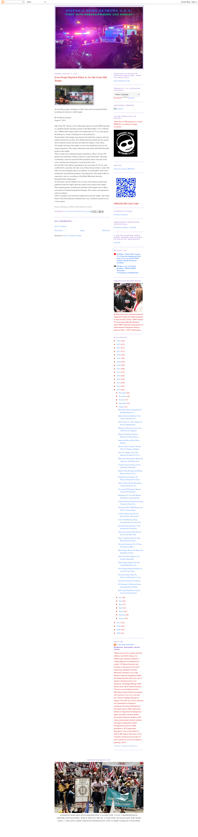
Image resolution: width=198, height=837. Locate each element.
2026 (119, 341)
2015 (119, 379)
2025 (119, 344)
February (122, 615)
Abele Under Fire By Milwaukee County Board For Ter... (130, 484)
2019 (119, 365)
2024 (119, 348)
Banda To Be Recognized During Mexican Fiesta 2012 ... (130, 472)
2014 (119, 382)
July (120, 597)
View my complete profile (125, 746)
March (121, 611)
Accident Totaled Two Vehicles (129, 580)
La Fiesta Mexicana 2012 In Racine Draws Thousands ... (129, 514)
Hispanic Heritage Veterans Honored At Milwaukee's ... (129, 435)
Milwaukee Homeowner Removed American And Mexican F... (130, 459)
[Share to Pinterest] (102, 211)
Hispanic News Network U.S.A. (99, 10)
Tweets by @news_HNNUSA (124, 169)
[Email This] (92, 211)
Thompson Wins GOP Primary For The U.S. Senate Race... (130, 508)
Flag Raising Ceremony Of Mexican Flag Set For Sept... (129, 478)
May (121, 604)
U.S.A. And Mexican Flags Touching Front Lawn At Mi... (130, 520)
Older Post (106, 230)
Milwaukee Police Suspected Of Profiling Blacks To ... (129, 411)
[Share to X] (97, 211)
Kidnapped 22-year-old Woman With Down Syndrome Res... (129, 496)
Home (82, 230)
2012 (119, 389)
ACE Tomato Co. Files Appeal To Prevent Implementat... (130, 423)
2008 (119, 633)
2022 (119, 355)
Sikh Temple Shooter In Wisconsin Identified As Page (130, 551)
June (121, 601)
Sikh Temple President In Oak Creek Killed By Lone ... (129, 563)
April (121, 608)
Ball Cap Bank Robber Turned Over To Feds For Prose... (129, 591)
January (122, 618)
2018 (119, 368)
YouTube (117, 242)
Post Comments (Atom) (73, 235)
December (122, 393)
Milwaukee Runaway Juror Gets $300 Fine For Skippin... (129, 429)
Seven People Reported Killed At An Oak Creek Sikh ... (130, 569)
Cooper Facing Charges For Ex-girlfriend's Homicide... (129, 466)
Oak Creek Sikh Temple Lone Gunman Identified (129, 557)
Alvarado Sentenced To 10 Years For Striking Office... (130, 545)
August (121, 406)
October (122, 399)
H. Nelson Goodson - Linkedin (125, 227)
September (123, 403)
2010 (119, 626)
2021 (119, 358)
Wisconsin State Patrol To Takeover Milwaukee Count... (130, 576)
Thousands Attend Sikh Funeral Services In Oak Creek (129, 533)
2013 (119, 386)
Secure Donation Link (122, 80)
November (123, 396)
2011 (119, 622)
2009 (119, 629)
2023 (119, 351)
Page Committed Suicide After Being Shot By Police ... (129, 539)
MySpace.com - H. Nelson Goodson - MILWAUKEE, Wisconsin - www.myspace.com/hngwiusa (127, 269)
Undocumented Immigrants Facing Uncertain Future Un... (130, 502)
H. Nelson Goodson (121, 214)
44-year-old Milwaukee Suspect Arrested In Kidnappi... (129, 490)
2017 (119, 372)
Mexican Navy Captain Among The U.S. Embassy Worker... (129, 447)
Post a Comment (60, 226)
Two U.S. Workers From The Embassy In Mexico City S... (129, 453)
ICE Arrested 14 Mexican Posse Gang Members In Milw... (129, 585)
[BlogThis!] (94, 211)
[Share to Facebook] (100, 211)
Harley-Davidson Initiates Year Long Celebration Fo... (129, 417)
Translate (131, 98)
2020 (119, 361)
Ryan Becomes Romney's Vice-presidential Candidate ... (129, 527)
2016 (119, 375)
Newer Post (59, 230)
